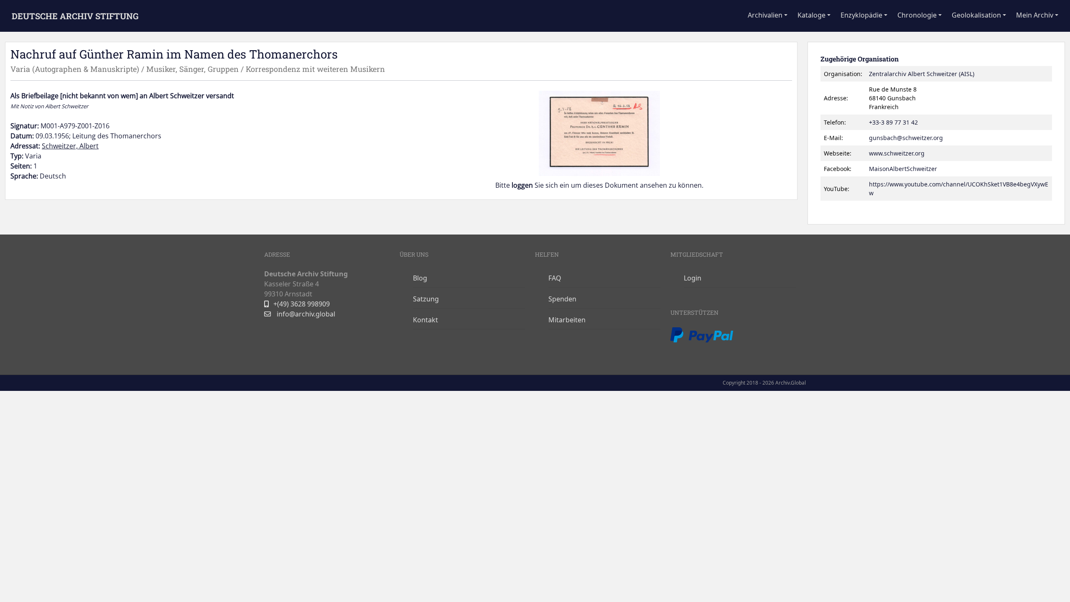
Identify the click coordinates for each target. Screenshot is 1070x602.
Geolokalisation (976, 15)
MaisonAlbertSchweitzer (903, 169)
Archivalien (765, 15)
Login (692, 278)
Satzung (426, 299)
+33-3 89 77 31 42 (893, 122)
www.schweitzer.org (897, 153)
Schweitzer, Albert (70, 145)
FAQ (554, 278)
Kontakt (425, 319)
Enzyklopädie (861, 15)
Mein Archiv (1034, 15)
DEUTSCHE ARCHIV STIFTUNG (75, 15)
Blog (420, 278)
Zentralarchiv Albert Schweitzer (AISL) (921, 74)
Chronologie (917, 15)
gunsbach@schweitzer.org (906, 138)
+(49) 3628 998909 (301, 304)
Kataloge (811, 15)
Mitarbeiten (567, 319)
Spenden (562, 299)
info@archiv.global (305, 314)
